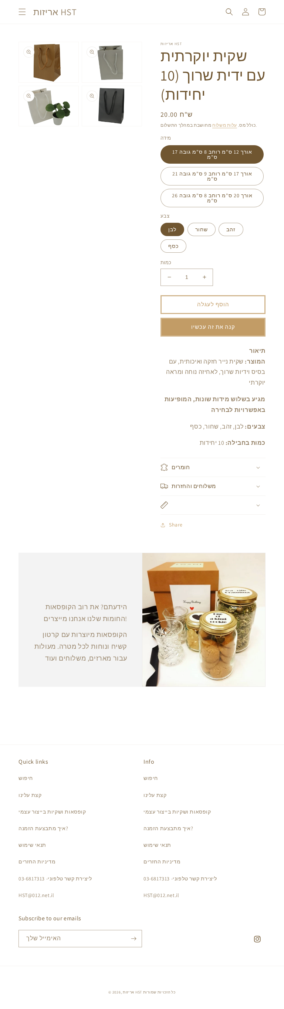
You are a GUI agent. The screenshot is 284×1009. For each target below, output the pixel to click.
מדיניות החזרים (36, 861)
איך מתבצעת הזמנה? (43, 828)
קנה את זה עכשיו (213, 326)
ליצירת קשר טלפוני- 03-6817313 (55, 878)
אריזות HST (132, 992)
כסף (173, 246)
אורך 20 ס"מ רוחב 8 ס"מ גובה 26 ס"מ (212, 198)
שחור (201, 229)
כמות (166, 262)
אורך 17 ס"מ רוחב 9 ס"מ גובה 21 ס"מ (212, 176)
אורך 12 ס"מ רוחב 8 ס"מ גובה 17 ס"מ (212, 154)
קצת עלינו (29, 795)
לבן (172, 229)
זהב (231, 229)
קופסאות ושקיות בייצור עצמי (52, 811)
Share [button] (176, 524)
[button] (22, 12)
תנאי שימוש (32, 845)
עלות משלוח (224, 125)
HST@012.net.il (36, 895)
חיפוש (25, 778)
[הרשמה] (133, 938)
